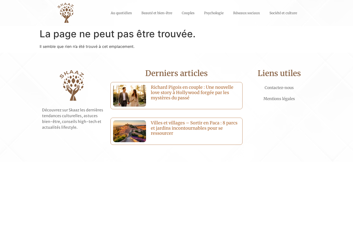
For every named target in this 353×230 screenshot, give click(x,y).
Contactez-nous (279, 87)
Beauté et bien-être (156, 13)
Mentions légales (279, 98)
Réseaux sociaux (246, 13)
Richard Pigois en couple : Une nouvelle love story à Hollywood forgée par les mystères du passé (192, 92)
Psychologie (214, 13)
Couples (188, 13)
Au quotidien (121, 13)
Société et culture (283, 13)
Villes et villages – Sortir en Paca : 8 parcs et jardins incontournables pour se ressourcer (194, 128)
